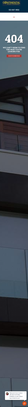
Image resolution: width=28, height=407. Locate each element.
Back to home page (14, 56)
